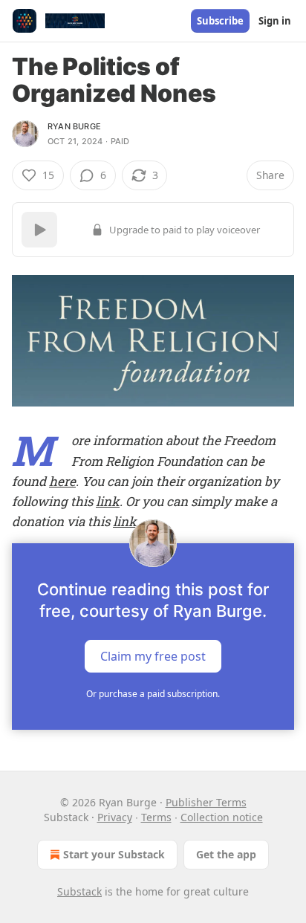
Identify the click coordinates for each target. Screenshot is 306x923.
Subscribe (220, 20)
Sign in (274, 20)
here (62, 481)
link (108, 501)
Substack (79, 891)
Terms (156, 817)
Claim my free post (153, 656)
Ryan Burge (74, 126)
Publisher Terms (206, 802)
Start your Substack (114, 854)
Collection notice (221, 817)
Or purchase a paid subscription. (153, 693)
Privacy (114, 817)
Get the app (226, 854)
